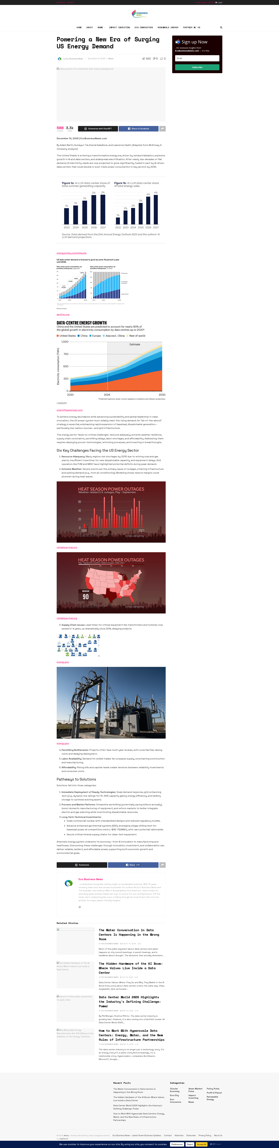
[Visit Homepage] (139, 14)
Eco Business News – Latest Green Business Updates (137, 1135)
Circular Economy (174, 1090)
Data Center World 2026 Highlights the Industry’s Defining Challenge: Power (130, 1001)
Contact (70, 2)
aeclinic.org (63, 314)
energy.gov (63, 662)
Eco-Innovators (144, 27)
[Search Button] (221, 27)
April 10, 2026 (127, 1044)
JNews (66, 1135)
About (89, 27)
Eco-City (174, 1095)
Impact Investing (119, 27)
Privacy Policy (205, 1135)
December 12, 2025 (96, 58)
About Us (218, 1135)
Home (79, 27)
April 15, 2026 (127, 1011)
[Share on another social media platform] (162, 128)
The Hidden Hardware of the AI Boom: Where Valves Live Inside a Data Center (131, 968)
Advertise (61, 2)
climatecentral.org (67, 547)
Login (219, 2)
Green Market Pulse (195, 1090)
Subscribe (197, 67)
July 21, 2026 (127, 977)
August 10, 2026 (128, 944)
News (100, 27)
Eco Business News (74, 58)
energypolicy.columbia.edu (72, 253)
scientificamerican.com (70, 410)
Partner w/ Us (191, 27)
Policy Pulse (213, 1088)
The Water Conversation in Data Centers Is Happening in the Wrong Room (129, 934)
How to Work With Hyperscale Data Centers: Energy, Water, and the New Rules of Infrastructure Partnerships (131, 1035)
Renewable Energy (168, 27)
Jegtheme (63, 1139)
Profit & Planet (214, 1092)
